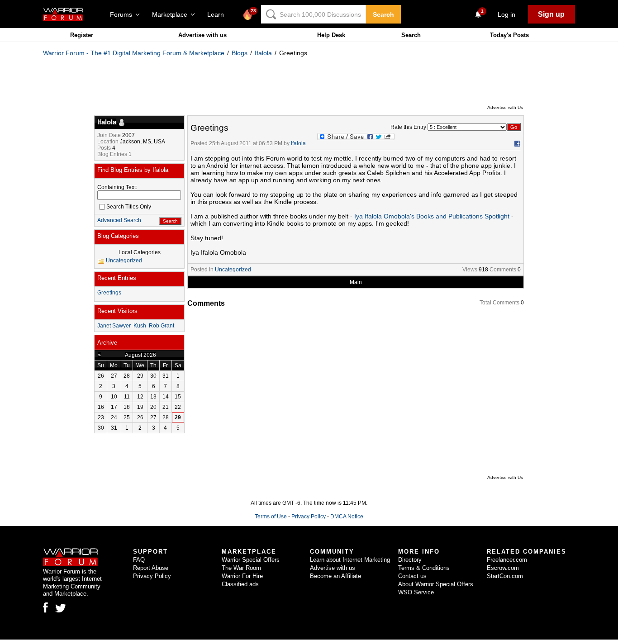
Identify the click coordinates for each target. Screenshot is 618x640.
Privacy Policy (308, 516)
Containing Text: (117, 187)
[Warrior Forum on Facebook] (45, 607)
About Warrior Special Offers (435, 584)
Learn (218, 14)
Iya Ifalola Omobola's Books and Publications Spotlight (431, 216)
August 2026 (140, 355)
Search (383, 14)
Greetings (109, 292)
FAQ (139, 559)
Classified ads (240, 584)
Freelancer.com (507, 559)
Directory (410, 559)
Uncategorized (233, 269)
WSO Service (416, 592)
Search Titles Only (128, 207)
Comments (503, 269)
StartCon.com (505, 576)
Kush (139, 325)
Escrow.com (503, 567)
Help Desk (331, 35)
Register (81, 35)
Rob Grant (161, 325)
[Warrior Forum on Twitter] (60, 608)
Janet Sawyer (114, 325)
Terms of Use (271, 516)
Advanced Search (119, 220)
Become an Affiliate (335, 576)
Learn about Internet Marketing (350, 559)
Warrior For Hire (242, 576)
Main (356, 282)
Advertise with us (202, 35)
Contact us (412, 576)
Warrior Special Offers (251, 559)
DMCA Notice (346, 516)
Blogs (239, 53)
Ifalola (263, 53)
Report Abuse (150, 567)
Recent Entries (116, 278)
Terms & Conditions (424, 567)
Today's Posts (509, 35)
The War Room (241, 567)
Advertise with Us (505, 107)
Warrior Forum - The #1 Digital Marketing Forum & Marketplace (133, 53)
